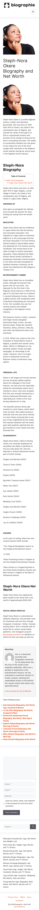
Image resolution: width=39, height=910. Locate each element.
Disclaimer (19, 901)
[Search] (33, 826)
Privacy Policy (13, 897)
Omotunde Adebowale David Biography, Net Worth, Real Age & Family (17, 718)
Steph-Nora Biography (14, 180)
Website (27, 691)
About (29, 897)
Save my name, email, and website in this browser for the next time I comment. (20, 803)
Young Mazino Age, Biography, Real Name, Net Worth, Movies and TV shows (18, 884)
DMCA (22, 897)
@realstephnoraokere (12, 634)
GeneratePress (19, 907)
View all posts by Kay (14, 691)
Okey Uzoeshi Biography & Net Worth (19, 739)
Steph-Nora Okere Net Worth (19, 183)
